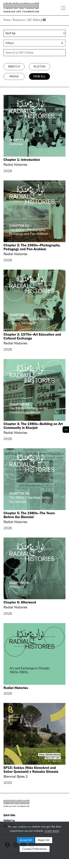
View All (39, 76)
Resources (19, 20)
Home (7, 20)
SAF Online (33, 20)
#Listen (39, 66)
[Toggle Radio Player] (66, 429)
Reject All (44, 840)
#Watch (14, 66)
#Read (14, 76)
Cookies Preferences (34, 849)
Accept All (26, 840)
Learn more (52, 831)
